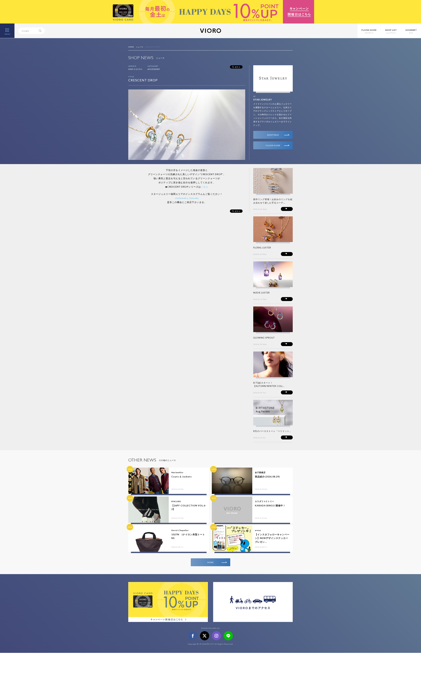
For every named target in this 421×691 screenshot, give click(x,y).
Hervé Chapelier (180, 530)
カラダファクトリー (264, 501)
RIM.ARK (176, 501)
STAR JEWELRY (262, 99)
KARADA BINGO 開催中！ (270, 505)
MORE (210, 562)
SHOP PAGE (273, 135)
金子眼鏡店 (260, 472)
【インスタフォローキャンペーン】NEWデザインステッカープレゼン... (272, 538)
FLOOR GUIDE (273, 145)
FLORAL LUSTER (262, 247)
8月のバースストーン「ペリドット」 (272, 431)
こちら (204, 186)
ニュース (139, 47)
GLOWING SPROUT (264, 337)
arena (258, 530)
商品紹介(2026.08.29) (267, 476)
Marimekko (177, 472)
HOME (131, 47)
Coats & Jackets (181, 476)
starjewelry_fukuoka (187, 198)
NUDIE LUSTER (261, 292)
